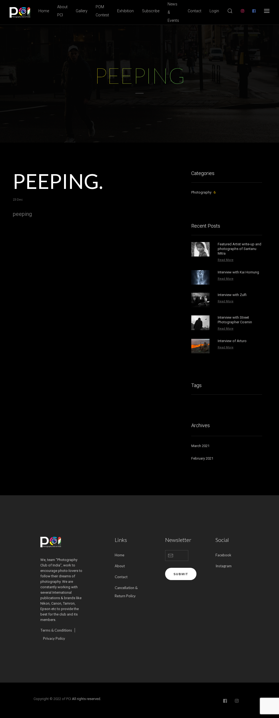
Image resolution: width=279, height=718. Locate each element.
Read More (225, 260)
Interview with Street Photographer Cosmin (235, 319)
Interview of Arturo (232, 341)
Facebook (223, 555)
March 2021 (200, 446)
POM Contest (102, 11)
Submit (181, 574)
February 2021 (202, 458)
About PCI (62, 11)
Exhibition (125, 11)
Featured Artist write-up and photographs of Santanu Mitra (239, 248)
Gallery (81, 11)
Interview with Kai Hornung (238, 272)
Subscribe (150, 11)
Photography (203, 192)
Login (214, 11)
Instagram (224, 566)
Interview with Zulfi (232, 295)
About (120, 566)
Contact (194, 11)
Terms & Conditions (56, 630)
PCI (68, 699)
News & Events (173, 12)
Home (43, 11)
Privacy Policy (54, 638)
